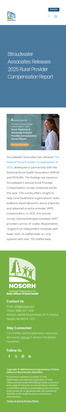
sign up (25, 337)
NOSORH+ (54, 9)
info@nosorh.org (24, 306)
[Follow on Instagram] (23, 356)
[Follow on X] (16, 356)
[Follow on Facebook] (9, 356)
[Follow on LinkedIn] (29, 356)
